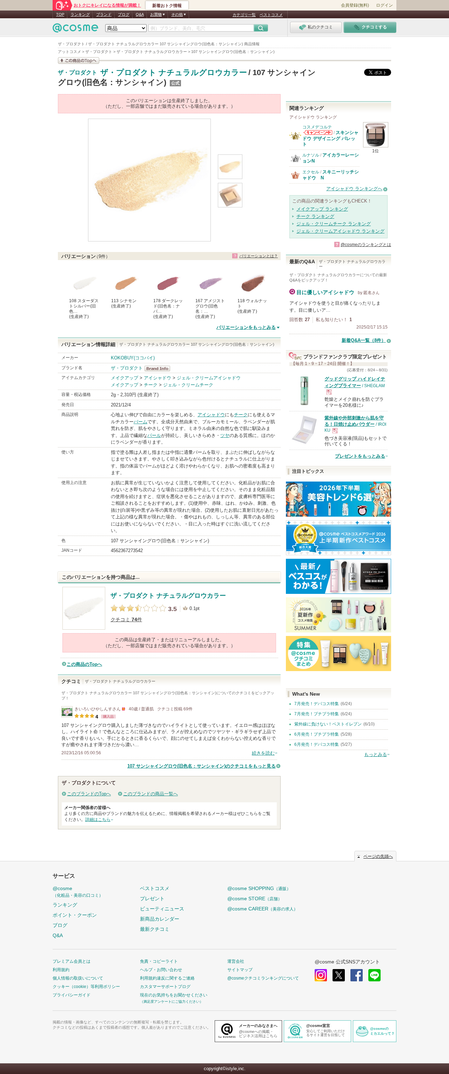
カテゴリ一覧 (244, 15)
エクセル (310, 172)
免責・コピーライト (159, 961)
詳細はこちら (97, 819)
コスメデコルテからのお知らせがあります (318, 132)
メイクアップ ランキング (322, 209)
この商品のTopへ (84, 664)
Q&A (140, 14)
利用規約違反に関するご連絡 (167, 978)
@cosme (78, 892)
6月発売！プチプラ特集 (316, 734)
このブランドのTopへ (89, 793)
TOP (60, 14)
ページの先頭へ (378, 856)
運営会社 (235, 961)
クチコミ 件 (126, 619)
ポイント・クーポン (75, 915)
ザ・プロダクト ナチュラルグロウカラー (173, 72)
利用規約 (61, 969)
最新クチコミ (154, 929)
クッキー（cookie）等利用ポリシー (86, 986)
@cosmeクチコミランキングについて (263, 978)
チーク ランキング (315, 216)
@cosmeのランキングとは (366, 244)
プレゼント (152, 898)
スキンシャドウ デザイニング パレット (330, 138)
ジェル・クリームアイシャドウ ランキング (340, 231)
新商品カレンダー (159, 919)
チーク (151, 384)
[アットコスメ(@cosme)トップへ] (75, 29)
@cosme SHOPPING (259, 888)
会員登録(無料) (355, 5)
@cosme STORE (254, 898)
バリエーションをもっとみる (246, 327)
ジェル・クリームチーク (188, 384)
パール (154, 435)
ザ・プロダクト (77, 72)
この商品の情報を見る (78, 60)
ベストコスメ (271, 15)
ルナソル (310, 155)
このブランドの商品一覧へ (150, 793)
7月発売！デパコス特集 (316, 703)
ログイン (384, 5)
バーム (140, 421)
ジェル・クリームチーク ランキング (333, 223)
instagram (321, 975)
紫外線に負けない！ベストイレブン (328, 724)
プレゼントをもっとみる (360, 456)
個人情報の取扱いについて (78, 978)
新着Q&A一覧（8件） (364, 340)
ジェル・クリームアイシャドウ (209, 377)
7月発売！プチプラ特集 (316, 713)
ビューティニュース (162, 908)
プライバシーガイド (72, 995)
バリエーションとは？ (258, 256)
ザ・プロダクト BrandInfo (159, 368)
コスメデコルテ (317, 127)
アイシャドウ (157, 377)
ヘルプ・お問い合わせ (161, 969)
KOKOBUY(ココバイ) (133, 357)
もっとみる (375, 754)
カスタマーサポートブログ (165, 986)
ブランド (104, 14)
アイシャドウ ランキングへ (354, 188)
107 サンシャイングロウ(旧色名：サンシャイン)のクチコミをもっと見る (201, 766)
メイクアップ (124, 377)
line (374, 975)
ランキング (80, 14)
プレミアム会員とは (72, 961)
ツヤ (224, 435)
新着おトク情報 (167, 5)
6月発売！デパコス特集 (316, 744)
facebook (356, 975)
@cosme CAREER (262, 908)
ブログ (123, 14)
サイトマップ (240, 969)
